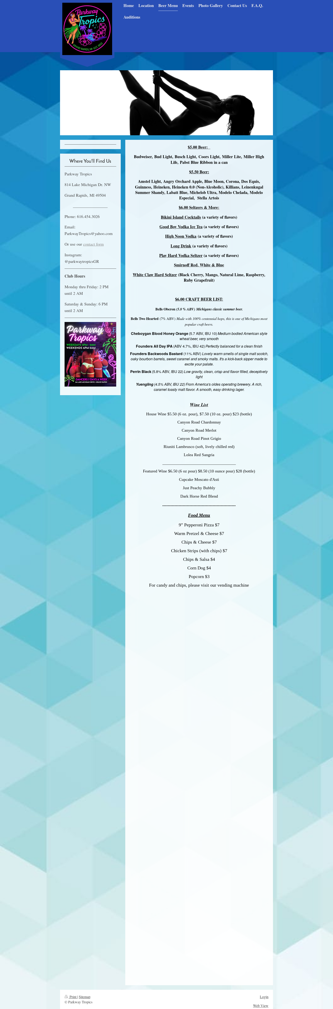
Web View (260, 1005)
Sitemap (84, 996)
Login (264, 996)
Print (73, 996)
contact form (93, 244)
